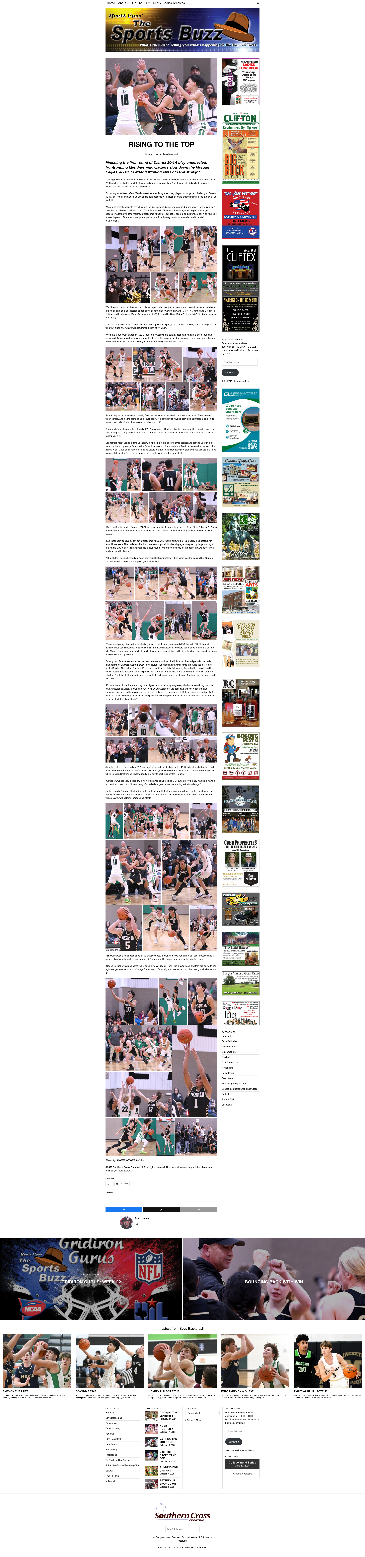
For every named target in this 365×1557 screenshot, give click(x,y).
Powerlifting (228, 1073)
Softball (225, 1094)
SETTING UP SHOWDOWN (168, 1482)
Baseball (226, 1036)
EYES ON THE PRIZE (15, 1391)
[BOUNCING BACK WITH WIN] (274, 1279)
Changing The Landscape (168, 1414)
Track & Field (228, 1099)
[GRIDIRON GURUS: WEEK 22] (91, 1279)
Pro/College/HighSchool (234, 1083)
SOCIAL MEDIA (193, 1420)
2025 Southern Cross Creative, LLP (184, 1537)
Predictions (227, 1078)
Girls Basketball (230, 1062)
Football (226, 1057)
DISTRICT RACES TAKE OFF (168, 1455)
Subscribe (230, 372)
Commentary (228, 1046)
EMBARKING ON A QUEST (237, 1391)
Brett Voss (142, 1218)
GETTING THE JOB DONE (168, 1440)
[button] (121, 249)
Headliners (227, 1067)
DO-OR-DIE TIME (86, 1391)
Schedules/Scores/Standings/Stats (239, 1088)
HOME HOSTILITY (166, 1427)
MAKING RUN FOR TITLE (163, 1391)
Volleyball (227, 1104)
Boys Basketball (170, 154)
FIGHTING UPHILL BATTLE (310, 1391)
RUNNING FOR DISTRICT (169, 1469)
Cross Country (229, 1051)
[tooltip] (124, 1209)
